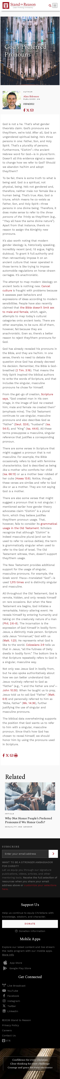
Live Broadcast (16, 985)
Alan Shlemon (31, 96)
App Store (16, 962)
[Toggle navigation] (54, 5)
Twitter (11, 1006)
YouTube (12, 990)
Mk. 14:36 (29, 703)
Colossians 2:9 (35, 644)
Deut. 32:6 (21, 424)
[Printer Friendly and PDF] (16, 755)
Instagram (13, 1001)
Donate (30, 923)
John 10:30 (10, 690)
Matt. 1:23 (10, 640)
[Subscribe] (53, 854)
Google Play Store (20, 968)
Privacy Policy (10, 1025)
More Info (8, 954)
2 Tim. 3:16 (23, 370)
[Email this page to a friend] (31, 110)
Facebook (13, 995)
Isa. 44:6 (32, 428)
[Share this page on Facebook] (24, 110)
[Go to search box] (50, 5)
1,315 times (17, 582)
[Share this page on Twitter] (28, 110)
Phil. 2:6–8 (10, 623)
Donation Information (32, 931)
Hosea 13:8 (23, 478)
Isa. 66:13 (9, 474)
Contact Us (9, 1035)
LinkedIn (12, 1011)
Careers (7, 1030)
